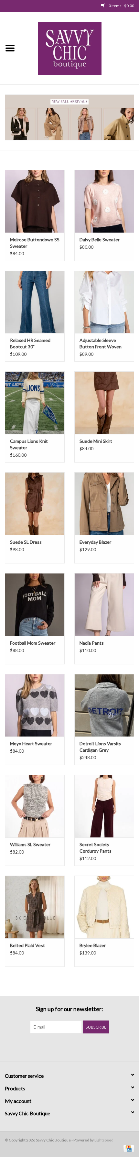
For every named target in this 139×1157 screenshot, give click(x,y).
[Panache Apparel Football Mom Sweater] (35, 604)
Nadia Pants (92, 643)
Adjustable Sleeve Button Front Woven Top (101, 343)
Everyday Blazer (95, 542)
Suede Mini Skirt (96, 441)
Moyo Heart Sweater (31, 743)
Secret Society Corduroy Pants (96, 848)
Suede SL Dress (26, 542)
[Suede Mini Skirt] (104, 402)
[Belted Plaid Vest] (35, 907)
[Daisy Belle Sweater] (104, 201)
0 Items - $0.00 (121, 5)
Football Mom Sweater (32, 643)
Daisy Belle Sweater (100, 239)
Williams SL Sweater (30, 844)
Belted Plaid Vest (27, 945)
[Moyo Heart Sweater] (35, 705)
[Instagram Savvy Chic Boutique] (81, 1047)
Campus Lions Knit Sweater (29, 444)
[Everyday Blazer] (104, 503)
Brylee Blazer (93, 945)
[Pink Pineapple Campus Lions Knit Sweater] (35, 402)
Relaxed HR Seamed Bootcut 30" (30, 343)
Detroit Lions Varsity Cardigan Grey (100, 747)
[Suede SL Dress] (35, 503)
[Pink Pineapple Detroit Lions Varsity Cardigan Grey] (104, 705)
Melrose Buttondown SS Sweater (34, 243)
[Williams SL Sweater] (35, 806)
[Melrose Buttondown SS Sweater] (35, 201)
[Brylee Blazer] (104, 907)
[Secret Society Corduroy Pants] (104, 806)
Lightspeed (103, 1140)
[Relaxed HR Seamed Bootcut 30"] (35, 302)
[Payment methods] (127, 1148)
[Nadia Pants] (104, 604)
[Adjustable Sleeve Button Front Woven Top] (104, 302)
